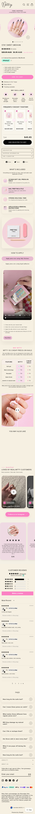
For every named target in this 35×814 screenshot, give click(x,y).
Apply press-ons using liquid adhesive (17, 264)
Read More (8, 338)
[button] (6, 49)
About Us (5, 764)
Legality (5, 760)
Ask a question (8, 156)
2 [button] (15, 683)
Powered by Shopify (17, 812)
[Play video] (13, 492)
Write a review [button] (17, 593)
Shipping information (11, 153)
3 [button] (18, 683)
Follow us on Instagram (17, 514)
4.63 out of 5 (22, 573)
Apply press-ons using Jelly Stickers (17, 258)
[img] (5, 605)
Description (7, 150)
